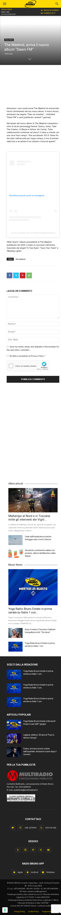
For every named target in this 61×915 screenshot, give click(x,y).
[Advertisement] (33, 86)
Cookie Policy (33, 911)
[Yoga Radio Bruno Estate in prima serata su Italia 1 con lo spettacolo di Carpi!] (33, 587)
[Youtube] (48, 850)
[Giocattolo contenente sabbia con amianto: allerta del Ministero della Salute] (15, 554)
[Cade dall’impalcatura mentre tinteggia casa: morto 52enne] (15, 540)
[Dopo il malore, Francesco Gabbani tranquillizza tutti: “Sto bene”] (15, 633)
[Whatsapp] (20, 828)
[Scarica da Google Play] (27, 872)
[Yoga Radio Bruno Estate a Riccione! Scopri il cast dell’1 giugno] (14, 725)
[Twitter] (16, 275)
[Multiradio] (30, 781)
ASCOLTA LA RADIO (51, 10)
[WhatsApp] (29, 275)
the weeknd (20, 259)
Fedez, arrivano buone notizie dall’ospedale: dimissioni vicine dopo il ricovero (39, 751)
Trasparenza (47, 911)
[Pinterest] (22, 275)
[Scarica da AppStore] (14, 872)
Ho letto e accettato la (27, 356)
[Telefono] (41, 828)
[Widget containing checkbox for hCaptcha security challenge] (28, 365)
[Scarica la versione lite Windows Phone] (43, 872)
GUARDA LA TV (49, 13)
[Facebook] (9, 275)
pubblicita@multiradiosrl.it (26, 790)
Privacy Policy (37, 356)
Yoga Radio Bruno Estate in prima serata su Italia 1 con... (30, 610)
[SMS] (13, 828)
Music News (9, 40)
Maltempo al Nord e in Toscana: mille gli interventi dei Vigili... (29, 517)
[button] (57, 4)
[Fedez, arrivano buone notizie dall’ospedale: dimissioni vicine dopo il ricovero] (14, 752)
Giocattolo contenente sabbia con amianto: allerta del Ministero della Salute (40, 553)
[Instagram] (25, 850)
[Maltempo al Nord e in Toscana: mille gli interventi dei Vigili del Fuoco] (33, 500)
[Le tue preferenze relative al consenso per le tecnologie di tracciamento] (5, 910)
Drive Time (5, 12)
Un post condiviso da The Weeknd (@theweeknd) (33, 233)
